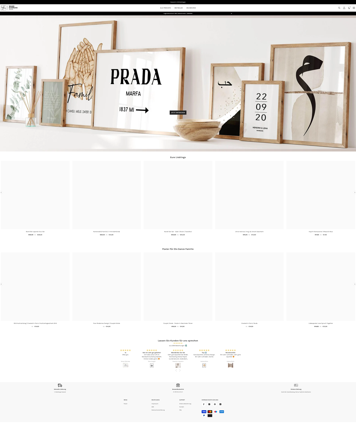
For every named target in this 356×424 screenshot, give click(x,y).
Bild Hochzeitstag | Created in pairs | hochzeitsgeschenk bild (35, 323)
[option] (178, 2)
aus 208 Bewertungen (177, 345)
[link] (60, 388)
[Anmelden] (344, 8)
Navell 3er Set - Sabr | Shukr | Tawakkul (178, 231)
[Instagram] (209, 404)
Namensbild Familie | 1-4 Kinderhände (106, 231)
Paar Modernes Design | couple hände (106, 323)
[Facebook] (204, 404)
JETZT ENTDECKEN (178, 112)
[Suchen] (339, 8)
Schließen (231, 13)
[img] (178, 343)
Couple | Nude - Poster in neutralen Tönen (178, 323)
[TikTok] (220, 404)
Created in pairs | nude (249, 323)
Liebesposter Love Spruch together (321, 323)
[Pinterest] (215, 404)
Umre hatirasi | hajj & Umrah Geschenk (249, 231)
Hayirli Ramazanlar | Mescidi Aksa (321, 231)
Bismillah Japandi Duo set (35, 231)
